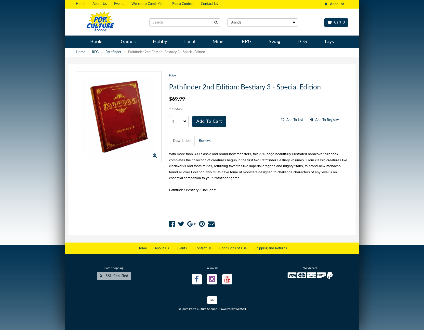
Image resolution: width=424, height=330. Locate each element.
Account (336, 4)
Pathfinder (113, 52)
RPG (95, 52)
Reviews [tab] (205, 141)
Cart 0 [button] (338, 22)
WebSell (240, 308)
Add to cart (209, 121)
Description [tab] (182, 141)
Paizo (172, 75)
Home (80, 52)
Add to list (293, 120)
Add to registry (326, 120)
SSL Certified (115, 276)
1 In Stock (176, 109)
